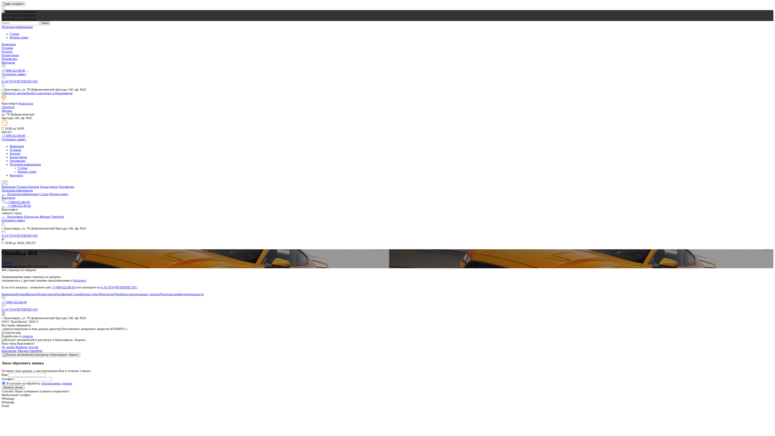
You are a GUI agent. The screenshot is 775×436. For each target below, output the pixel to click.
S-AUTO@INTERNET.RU (20, 81)
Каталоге (79, 280)
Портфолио (9, 59)
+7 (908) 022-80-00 (14, 302)
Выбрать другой (27, 347)
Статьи (14, 34)
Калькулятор (10, 55)
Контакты (8, 62)
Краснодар (26, 103)
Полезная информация (17, 27)
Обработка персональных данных (136, 294)
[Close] (41, 355)
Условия (7, 48)
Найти (45, 23)
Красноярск (15, 216)
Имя (4, 374)
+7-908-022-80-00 (13, 70)
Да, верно (8, 347)
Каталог (7, 51)
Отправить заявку (14, 74)
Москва (7, 110)
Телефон (7, 379)
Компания (9, 44)
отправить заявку (13, 220)
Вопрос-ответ (19, 37)
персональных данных (56, 383)
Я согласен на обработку (39, 383)
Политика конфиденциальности (182, 294)
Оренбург (8, 107)
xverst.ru (27, 336)
